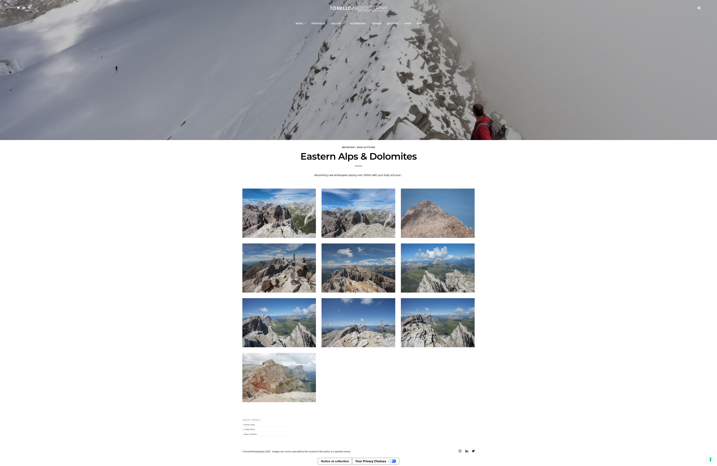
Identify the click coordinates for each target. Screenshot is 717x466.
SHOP (407, 23)
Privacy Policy (249, 425)
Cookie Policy (249, 429)
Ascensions (358, 23)
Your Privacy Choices (370, 461)
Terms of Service (250, 434)
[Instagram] (29, 7)
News (299, 23)
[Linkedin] (24, 7)
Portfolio (318, 23)
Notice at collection (335, 461)
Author (376, 23)
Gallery (336, 23)
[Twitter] (18, 7)
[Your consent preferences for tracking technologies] (710, 459)
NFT (419, 23)
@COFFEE (393, 23)
